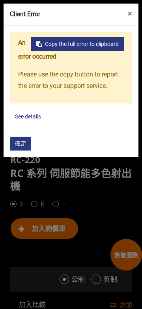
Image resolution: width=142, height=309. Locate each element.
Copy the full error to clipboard (82, 44)
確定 (20, 143)
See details (28, 116)
